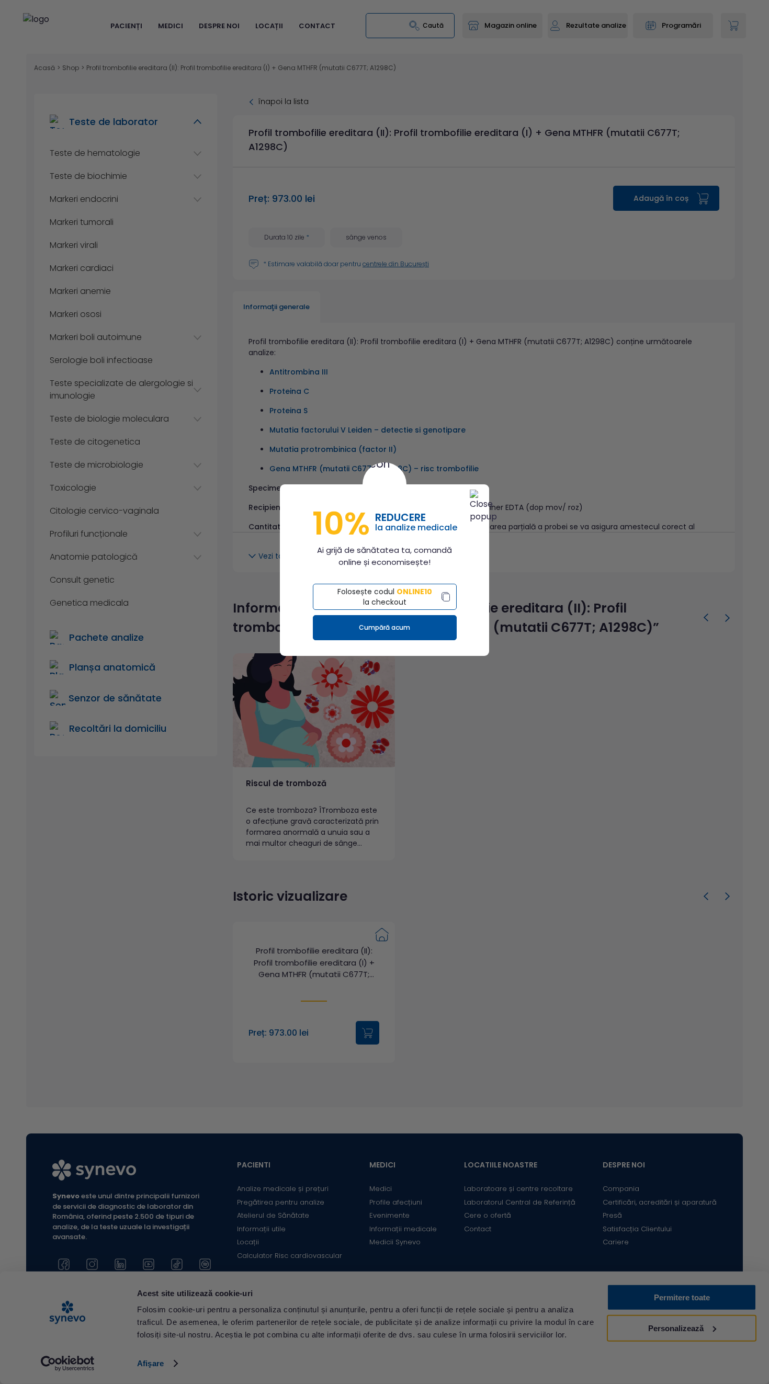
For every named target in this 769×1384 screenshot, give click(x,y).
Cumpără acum (384, 627)
